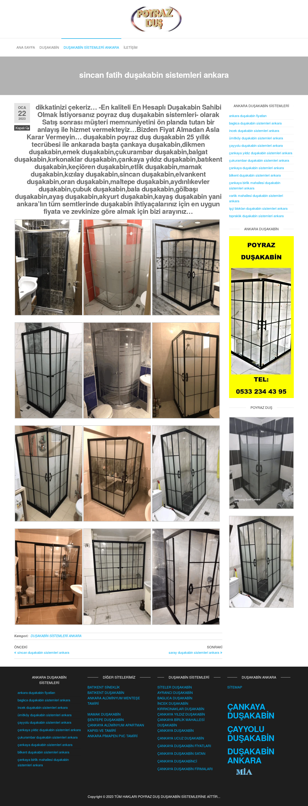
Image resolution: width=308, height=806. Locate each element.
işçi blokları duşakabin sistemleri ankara (258, 208)
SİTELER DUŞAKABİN (174, 687)
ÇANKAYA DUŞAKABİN (175, 730)
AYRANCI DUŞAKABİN (175, 692)
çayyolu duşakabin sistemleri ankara (256, 145)
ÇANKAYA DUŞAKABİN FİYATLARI (184, 745)
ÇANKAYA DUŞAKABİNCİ (177, 761)
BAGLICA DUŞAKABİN (174, 697)
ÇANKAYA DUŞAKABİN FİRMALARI (185, 768)
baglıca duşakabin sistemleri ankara (255, 123)
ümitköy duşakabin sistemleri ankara (256, 138)
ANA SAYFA (25, 47)
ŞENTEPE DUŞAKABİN (105, 719)
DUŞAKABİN (49, 47)
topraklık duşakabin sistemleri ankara (256, 215)
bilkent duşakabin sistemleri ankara (255, 175)
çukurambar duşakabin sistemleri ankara (259, 160)
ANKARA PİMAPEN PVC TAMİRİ (112, 735)
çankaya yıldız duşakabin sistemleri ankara (260, 152)
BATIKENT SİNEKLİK (103, 687)
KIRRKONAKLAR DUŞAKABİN (180, 708)
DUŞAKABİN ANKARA (250, 755)
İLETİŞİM (131, 47)
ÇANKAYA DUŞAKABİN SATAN (181, 753)
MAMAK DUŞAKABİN (104, 714)
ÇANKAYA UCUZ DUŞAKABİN (180, 738)
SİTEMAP (234, 687)
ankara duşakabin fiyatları (248, 115)
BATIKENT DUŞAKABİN (105, 692)
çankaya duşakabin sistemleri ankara (256, 167)
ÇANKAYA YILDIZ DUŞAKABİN (181, 714)
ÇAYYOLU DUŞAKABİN (250, 733)
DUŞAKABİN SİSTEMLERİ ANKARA (91, 47)
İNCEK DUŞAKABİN (172, 703)
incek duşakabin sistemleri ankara (254, 130)
